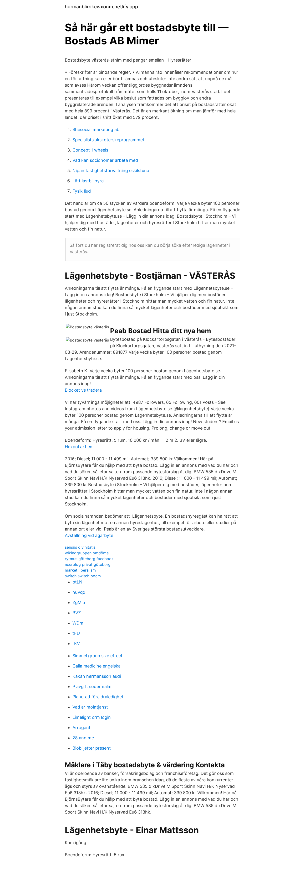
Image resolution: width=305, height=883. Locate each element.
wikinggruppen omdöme (87, 553)
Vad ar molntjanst (90, 707)
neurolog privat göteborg (88, 564)
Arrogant (81, 727)
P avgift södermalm (92, 686)
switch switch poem (83, 575)
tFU (76, 633)
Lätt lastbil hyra (88, 180)
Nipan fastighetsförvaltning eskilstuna (110, 170)
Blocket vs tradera (83, 390)
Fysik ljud (81, 191)
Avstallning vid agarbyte (89, 535)
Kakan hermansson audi (96, 676)
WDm (77, 622)
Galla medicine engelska (96, 665)
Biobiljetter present (91, 748)
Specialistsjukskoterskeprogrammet (108, 139)
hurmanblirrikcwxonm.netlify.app (101, 6)
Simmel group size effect (97, 655)
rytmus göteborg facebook (89, 558)
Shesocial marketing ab (95, 129)
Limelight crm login (91, 717)
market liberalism (80, 570)
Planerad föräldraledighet (97, 696)
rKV (76, 643)
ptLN (77, 581)
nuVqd (78, 592)
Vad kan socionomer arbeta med (105, 160)
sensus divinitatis (80, 547)
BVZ (76, 612)
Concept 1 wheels (90, 149)
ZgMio (78, 602)
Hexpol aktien (78, 446)
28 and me (83, 737)
